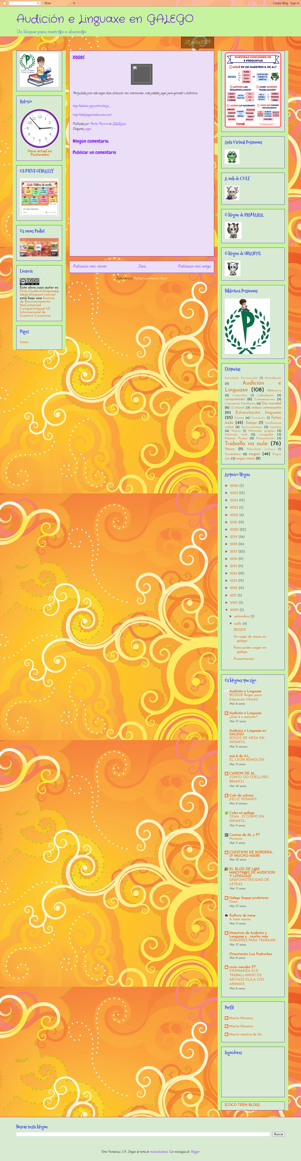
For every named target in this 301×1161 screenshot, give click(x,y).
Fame (233, 902)
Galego (251, 423)
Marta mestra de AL (245, 1034)
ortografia (266, 434)
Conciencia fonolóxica (240, 403)
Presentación (265, 438)
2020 (235, 529)
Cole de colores (241, 795)
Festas (239, 418)
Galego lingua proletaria (248, 898)
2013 (234, 581)
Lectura (275, 427)
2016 (234, 559)
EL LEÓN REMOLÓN (246, 760)
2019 (234, 537)
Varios (230, 449)
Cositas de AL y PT (244, 835)
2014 (234, 573)
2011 (234, 595)
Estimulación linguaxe (258, 413)
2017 (234, 552)
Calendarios (265, 395)
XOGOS (240, 630)
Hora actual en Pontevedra (40, 153)
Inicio (142, 267)
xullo (238, 624)
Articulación (273, 378)
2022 (234, 515)
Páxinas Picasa (236, 438)
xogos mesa (245, 458)
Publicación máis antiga (194, 267)
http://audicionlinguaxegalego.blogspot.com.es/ (39, 292)
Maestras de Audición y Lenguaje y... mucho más (248, 934)
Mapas (236, 431)
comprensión (235, 399)
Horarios (235, 839)
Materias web (236, 434)
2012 (234, 588)
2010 (234, 603)
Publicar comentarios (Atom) (150, 278)
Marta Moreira (241, 1018)
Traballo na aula (246, 443)
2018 (234, 544)
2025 (234, 493)
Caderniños (239, 395)
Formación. (258, 418)
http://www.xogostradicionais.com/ (92, 115)
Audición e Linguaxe (245, 691)
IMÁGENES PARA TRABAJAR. (252, 940)
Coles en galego (242, 813)
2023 (234, 507)
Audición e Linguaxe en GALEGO (105, 19)
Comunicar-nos (265, 399)
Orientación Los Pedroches (250, 954)
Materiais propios (261, 431)
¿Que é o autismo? (243, 717)
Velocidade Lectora (261, 449)
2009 (235, 610)
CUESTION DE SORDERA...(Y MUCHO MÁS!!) (251, 854)
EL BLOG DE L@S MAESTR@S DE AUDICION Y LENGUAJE (252, 872)
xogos (88, 129)
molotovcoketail (159, 1152)
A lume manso (240, 919)
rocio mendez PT (242, 967)
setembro (242, 616)
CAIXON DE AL (242, 773)
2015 (234, 566)
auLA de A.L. (239, 756)
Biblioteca (274, 390)
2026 (234, 486)
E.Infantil (237, 407)
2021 (234, 522)
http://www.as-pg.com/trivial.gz (91, 106)
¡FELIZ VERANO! (242, 799)
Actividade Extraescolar (241, 378)
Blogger (195, 1152)
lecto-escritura (252, 427)
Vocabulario (233, 454)
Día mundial (271, 403)
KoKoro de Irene (242, 915)
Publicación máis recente (89, 267)
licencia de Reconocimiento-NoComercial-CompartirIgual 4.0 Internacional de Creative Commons (37, 307)
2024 (234, 500)
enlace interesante (266, 407)
